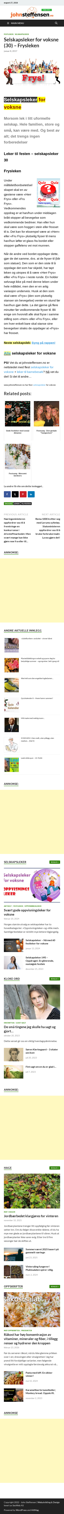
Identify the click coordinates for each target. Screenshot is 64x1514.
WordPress (21, 1510)
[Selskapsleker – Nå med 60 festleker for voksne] (13, 940)
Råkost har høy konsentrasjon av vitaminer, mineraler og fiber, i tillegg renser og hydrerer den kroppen (31, 1339)
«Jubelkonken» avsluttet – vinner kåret (36, 638)
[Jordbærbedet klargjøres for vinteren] (32, 1191)
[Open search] (56, 23)
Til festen (26, 503)
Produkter (26, 1330)
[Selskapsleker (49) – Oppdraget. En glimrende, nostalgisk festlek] (13, 957)
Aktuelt (8, 906)
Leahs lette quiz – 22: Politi (31, 758)
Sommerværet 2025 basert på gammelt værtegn (42, 1251)
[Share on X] (15, 494)
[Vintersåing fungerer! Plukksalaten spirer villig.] (13, 1266)
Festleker (8, 34)
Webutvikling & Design (49, 1502)
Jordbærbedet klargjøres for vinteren (31, 1216)
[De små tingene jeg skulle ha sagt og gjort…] (32, 1002)
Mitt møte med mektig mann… (33, 718)
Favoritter (9, 1023)
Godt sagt (21, 1023)
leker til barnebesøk (30, 372)
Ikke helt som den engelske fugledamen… (37, 678)
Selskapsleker (22, 34)
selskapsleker (39, 385)
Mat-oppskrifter (12, 1330)
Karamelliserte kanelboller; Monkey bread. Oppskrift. (41, 1391)
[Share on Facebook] (7, 494)
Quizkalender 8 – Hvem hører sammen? (37, 698)
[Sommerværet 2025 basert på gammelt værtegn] (13, 1249)
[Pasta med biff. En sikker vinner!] (13, 1372)
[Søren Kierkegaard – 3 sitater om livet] (13, 1049)
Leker (17, 503)
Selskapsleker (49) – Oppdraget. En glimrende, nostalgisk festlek (40, 960)
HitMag (35, 1510)
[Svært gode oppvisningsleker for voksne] (32, 886)
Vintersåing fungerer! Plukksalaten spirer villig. (39, 1268)
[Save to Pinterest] (23, 494)
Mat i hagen (9, 1212)
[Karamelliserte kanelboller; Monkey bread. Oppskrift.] (13, 1390)
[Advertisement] (32, 590)
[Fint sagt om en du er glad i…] (13, 1066)
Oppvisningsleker (33, 906)
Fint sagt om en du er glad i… (41, 1066)
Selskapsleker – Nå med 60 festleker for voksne (40, 942)
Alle (7, 353)
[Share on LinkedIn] (31, 494)
